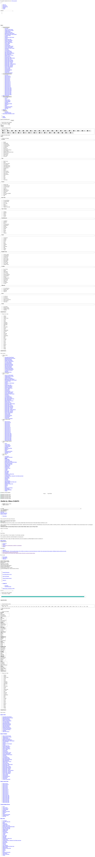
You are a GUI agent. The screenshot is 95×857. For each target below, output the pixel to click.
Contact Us (5, 543)
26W (25, 132)
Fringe (5, 228)
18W (5, 132)
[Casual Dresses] (4, 615)
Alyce (6, 443)
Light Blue (6, 323)
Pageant (6, 484)
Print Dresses (6, 171)
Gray (5, 346)
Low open (5, 203)
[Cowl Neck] (3, 652)
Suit (4, 176)
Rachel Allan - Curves (9, 408)
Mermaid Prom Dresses (9, 364)
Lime (5, 320)
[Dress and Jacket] (3, 620)
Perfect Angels (7, 401)
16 (44, 130)
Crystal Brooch (6, 224)
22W (15, 132)
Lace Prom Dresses (8, 362)
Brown (5, 344)
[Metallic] (1, 633)
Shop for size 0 (7, 421)
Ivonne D (6, 479)
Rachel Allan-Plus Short (9, 406)
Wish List (4, 4)
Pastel (5, 216)
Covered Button (6, 200)
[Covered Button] (3, 628)
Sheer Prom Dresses (8, 366)
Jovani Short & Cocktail (9, 391)
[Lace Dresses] (3, 621)
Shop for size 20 (8, 432)
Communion (6, 146)
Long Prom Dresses (8, 363)
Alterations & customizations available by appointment (12, 545)
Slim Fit (5, 291)
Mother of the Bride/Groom (8, 152)
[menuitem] (49, 4)
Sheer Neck (6, 280)
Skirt (4, 175)
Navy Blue (6, 326)
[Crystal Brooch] (2, 640)
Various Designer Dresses (7, 578)
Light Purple (6, 330)
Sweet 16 (5, 156)
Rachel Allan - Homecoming (10, 403)
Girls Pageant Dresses (7, 149)
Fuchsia (5, 334)
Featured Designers (6, 572)
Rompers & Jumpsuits (8, 487)
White (5, 348)
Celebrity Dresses (7, 185)
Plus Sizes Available (7, 193)
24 (62, 130)
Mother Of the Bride (8, 448)
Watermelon (6, 335)
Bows (5, 223)
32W (41, 132)
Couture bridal (7, 460)
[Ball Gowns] (3, 618)
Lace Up (5, 202)
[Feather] (2, 644)
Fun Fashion (7, 476)
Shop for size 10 (8, 427)
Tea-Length (6, 263)
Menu (2, 25)
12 (36, 130)
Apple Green (6, 318)
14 (40, 130)
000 (4, 130)
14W (84, 130)
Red (4, 337)
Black (5, 345)
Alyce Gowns (7, 444)
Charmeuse (6, 237)
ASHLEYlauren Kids (8, 378)
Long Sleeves (6, 298)
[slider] (85, 596)
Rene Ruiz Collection (8, 463)
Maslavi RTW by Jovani (9, 400)
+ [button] (3, 420)
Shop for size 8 (7, 426)
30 (74, 130)
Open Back (6, 191)
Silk (4, 247)
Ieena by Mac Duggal (8, 387)
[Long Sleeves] (3, 664)
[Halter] (3, 653)
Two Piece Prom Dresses (9, 369)
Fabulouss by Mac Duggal (7, 743)
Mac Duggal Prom (8, 399)
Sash (4, 231)
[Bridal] (4, 613)
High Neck (6, 271)
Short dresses (7, 488)
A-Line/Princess (6, 288)
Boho (5, 162)
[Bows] (2, 639)
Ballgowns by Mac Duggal (9, 379)
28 (70, 130)
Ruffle (5, 230)
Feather (5, 226)
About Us (4, 550)
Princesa (6, 485)
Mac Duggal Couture (8, 397)
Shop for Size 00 (8, 422)
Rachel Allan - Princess (9, 411)
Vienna (6, 490)
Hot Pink (5, 333)
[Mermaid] (3, 659)
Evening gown (7, 474)
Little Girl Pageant (6, 576)
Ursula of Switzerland (8, 418)
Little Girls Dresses (8, 372)
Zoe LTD (6, 453)
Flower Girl (6, 148)
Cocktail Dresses (7, 145)
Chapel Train (6, 256)
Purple (5, 687)
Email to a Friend (3, 513)
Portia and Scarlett (8, 402)
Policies (4, 546)
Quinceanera (6, 154)
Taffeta (5, 248)
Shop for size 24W (8, 438)
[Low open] (3, 630)
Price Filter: (4, 123)
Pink (4, 332)
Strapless (5, 281)
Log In (4, 8)
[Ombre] (1, 635)
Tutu (4, 178)
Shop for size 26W (8, 439)
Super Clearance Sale (8, 464)
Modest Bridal (7, 482)
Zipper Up (5, 205)
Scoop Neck (6, 279)
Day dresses (5, 835)
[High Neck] (3, 654)
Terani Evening (7, 414)
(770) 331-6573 (14, 0)
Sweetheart (6, 282)
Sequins (5, 232)
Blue (4, 325)
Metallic (5, 212)
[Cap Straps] (3, 667)
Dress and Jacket (7, 163)
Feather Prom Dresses (8, 360)
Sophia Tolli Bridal (8, 489)
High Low (5, 189)
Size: (1, 508)
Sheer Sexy (6, 173)
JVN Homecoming (8, 396)
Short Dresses (6, 174)
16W (89, 130)
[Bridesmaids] (4, 614)
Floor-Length (6, 258)
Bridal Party (7, 467)
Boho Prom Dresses (8, 359)
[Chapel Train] (2, 649)
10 (31, 130)
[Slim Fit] (3, 660)
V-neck (5, 283)
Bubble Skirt (6, 184)
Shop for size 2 (7, 423)
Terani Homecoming (8, 415)
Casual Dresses (6, 144)
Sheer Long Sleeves (7, 299)
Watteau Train (6, 264)
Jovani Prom (7, 389)
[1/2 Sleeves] (3, 662)
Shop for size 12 (8, 428)
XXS (46, 132)
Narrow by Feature (5, 138)
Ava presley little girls (8, 457)
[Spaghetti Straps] (3, 668)
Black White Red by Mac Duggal (10, 380)
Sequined (5, 246)
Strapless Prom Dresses (9, 368)
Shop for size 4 (7, 424)
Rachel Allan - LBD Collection (10, 409)
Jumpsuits (6, 371)
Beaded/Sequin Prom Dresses (10, 358)
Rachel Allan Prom (8, 404)
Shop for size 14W (8, 433)
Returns (4, 544)
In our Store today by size (7, 574)
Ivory (5, 341)
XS (51, 132)
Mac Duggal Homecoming (9, 398)
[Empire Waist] (3, 658)
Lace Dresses (6, 164)
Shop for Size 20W (8, 436)
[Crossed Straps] (3, 629)
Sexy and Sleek (6, 172)
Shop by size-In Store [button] (6, 419)
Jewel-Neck (6, 272)
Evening (5, 147)
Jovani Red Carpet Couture (9, 393)
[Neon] (1, 634)
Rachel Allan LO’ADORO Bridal (11, 462)
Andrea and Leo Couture (9, 376)
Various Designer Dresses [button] (7, 441)
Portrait (5, 276)
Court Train (6, 257)
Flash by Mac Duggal (8, 385)
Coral (5, 340)
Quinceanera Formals (8, 451)
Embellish (6, 472)
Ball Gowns (6, 161)
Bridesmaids (6, 143)
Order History (5, 557)
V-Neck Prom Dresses (9, 370)
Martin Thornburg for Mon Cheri (10, 481)
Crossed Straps (6, 201)
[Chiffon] (2, 643)
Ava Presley (7, 456)
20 (53, 130)
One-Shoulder (6, 275)
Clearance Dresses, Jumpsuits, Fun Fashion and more (14, 475)
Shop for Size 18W (8, 435)
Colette (4, 834)
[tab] (49, 364)
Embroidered (6, 225)
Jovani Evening (7, 390)
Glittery (5, 211)
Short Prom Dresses (8, 367)
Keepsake (6, 447)
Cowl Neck (6, 269)
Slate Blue (5, 324)
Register (4, 7)
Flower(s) (5, 227)
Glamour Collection (8, 386)
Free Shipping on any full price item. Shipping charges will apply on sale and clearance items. (19, 553)
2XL (72, 132)
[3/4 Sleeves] (3, 663)
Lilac (5, 329)
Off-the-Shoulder (7, 274)
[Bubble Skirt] (3, 623)
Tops (4, 177)
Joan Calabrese (7, 480)
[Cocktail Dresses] (4, 616)
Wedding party (7, 466)
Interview (6, 478)
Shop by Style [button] (5, 355)
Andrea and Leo (8, 445)
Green (5, 319)
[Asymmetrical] (2, 648)
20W (10, 132)
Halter (5, 270)
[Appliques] (2, 637)
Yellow (5, 315)
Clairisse (4, 833)
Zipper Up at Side (7, 206)
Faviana (4, 744)
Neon (5, 213)
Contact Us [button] (5, 583)
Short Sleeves (6, 300)
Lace (4, 229)
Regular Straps (6, 307)
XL (67, 132)
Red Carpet (6, 155)
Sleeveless (5, 301)
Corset (5, 187)
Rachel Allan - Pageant (9, 407)
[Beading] (2, 638)
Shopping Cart (5, 6)
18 (49, 130)
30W (36, 132)
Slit (4, 195)
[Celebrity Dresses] (3, 624)
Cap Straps (6, 306)
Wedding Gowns (8, 452)
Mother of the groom (8, 461)
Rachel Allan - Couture (9, 405)
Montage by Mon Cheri (9, 483)
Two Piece (5, 179)
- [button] (3, 356)
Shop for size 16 (8, 430)
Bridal (5, 142)
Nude (5, 342)
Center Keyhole (6, 186)
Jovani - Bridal (7, 388)
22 (57, 130)
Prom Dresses (6, 153)
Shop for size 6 (7, 425)
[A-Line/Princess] (3, 657)
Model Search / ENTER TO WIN (8, 588)
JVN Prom (7, 394)
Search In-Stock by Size (6, 127)
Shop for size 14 (8, 429)
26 (66, 130)
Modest (5, 168)
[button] (6, 27)
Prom (6, 486)
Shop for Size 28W (8, 440)
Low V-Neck (6, 273)
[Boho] (3, 619)
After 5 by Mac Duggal (9, 375)
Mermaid (5, 290)
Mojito (5, 317)
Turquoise (5, 322)
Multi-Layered (6, 190)
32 (79, 130)
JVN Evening (7, 395)
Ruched (5, 194)
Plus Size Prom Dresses (9, 365)
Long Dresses (6, 167)
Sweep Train (6, 262)
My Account (5, 5)
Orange (5, 338)
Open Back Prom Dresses (9, 357)
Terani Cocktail (7, 413)
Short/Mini (5, 261)
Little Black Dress (7, 165)
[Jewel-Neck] (3, 655)
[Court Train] (2, 650)
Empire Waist (6, 289)
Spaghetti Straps (6, 308)
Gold (5, 343)
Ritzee (6, 450)
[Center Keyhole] (3, 625)
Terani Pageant (7, 416)
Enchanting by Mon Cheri (9, 473)
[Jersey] (2, 645)
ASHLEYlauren (8, 377)
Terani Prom (7, 417)
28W (31, 132)
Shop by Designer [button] (6, 373)
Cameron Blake (7, 446)
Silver (5, 347)
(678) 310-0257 (3, 540)
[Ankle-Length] (2, 647)
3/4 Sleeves (6, 297)
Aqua (5, 321)
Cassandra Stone (5, 741)
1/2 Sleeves (6, 296)
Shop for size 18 (8, 431)
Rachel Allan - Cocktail (9, 410)
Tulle (4, 249)
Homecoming (6, 150)
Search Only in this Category (7, 122)
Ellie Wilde (4, 836)
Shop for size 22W (8, 437)
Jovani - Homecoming (9, 392)
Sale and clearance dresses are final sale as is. (10, 552)
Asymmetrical (6, 255)
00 (8, 130)
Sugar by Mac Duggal (9, 412)
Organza (5, 244)
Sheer (5, 204)
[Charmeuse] (2, 642)
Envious (4, 742)
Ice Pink (5, 331)
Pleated (5, 192)
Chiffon (5, 238)
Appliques (5, 220)
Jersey (5, 241)
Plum (5, 336)
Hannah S (6, 449)
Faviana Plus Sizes (6, 745)
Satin (4, 245)
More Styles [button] (5, 454)
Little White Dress (7, 166)
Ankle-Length (6, 254)
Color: (1, 509)
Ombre (5, 215)
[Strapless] (3, 669)
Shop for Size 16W (8, 434)
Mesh (5, 243)
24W (20, 132)
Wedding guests (7, 465)
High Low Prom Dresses (9, 361)
